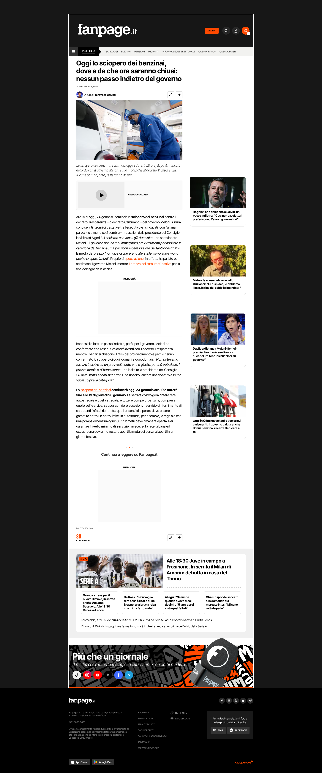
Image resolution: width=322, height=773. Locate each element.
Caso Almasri (228, 51)
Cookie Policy (146, 730)
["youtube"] (97, 675)
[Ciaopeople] (244, 763)
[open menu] (73, 51)
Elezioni (126, 51)
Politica (88, 51)
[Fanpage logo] (103, 30)
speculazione (134, 259)
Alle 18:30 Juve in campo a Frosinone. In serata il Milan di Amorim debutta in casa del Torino (199, 569)
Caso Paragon (207, 51)
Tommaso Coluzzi (105, 94)
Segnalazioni (145, 718)
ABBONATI (211, 31)
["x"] (108, 675)
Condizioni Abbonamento (152, 736)
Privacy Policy (146, 724)
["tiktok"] (76, 675)
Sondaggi (112, 51)
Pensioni (139, 51)
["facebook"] (118, 675)
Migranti (153, 51)
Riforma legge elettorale (178, 51)
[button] (179, 94)
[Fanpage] (82, 701)
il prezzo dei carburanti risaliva (150, 264)
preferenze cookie (148, 748)
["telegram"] (129, 675)
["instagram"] (87, 675)
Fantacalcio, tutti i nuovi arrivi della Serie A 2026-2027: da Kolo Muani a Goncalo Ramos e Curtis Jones (146, 620)
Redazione (144, 742)
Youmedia (143, 712)
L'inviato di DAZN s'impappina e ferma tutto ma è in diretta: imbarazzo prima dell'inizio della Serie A (144, 626)
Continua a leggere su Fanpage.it (129, 454)
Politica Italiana (85, 528)
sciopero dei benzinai (95, 390)
